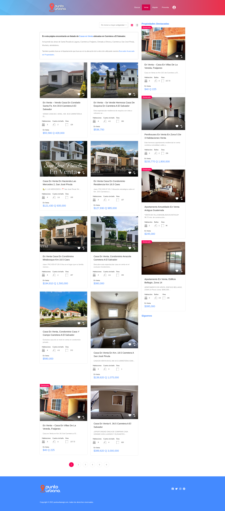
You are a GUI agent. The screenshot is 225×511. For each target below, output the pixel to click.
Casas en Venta (86, 36)
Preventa (165, 7)
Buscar (137, 7)
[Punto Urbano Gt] (57, 11)
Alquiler (155, 7)
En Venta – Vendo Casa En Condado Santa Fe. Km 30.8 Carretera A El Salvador (61, 105)
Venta (146, 7)
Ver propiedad (63, 91)
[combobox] (113, 25)
